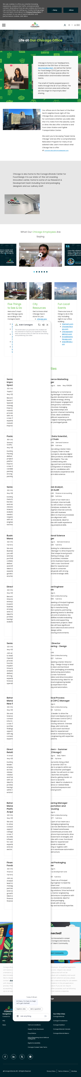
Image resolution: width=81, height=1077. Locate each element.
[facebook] (5, 1056)
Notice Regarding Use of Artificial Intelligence (38, 1038)
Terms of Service (63, 1071)
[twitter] (21, 1056)
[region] (32, 670)
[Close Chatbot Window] (47, 324)
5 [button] (44, 271)
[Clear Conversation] (39, 324)
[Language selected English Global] (70, 25)
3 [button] (39, 271)
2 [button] (36, 271)
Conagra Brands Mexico (61, 1033)
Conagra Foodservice (60, 1021)
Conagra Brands (58, 1016)
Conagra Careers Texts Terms (37, 1047)
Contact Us (6, 1016)
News (4, 1025)
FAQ (4, 1021)
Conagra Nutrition (59, 1025)
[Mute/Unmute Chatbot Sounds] (43, 324)
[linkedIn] (13, 1056)
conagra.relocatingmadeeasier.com (56, 150)
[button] (65, 25)
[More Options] (17, 1016)
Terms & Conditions (34, 1025)
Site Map (74, 1071)
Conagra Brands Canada (61, 1029)
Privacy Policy (51, 1071)
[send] (46, 1016)
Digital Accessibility (34, 1043)
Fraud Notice (32, 1033)
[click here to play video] (40, 254)
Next (75, 254)
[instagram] (30, 1056)
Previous (5, 254)
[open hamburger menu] (3, 25)
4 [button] (41, 271)
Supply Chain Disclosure (36, 1029)
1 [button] (34, 271)
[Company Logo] (35, 25)
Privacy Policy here (33, 12)
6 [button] (46, 271)
